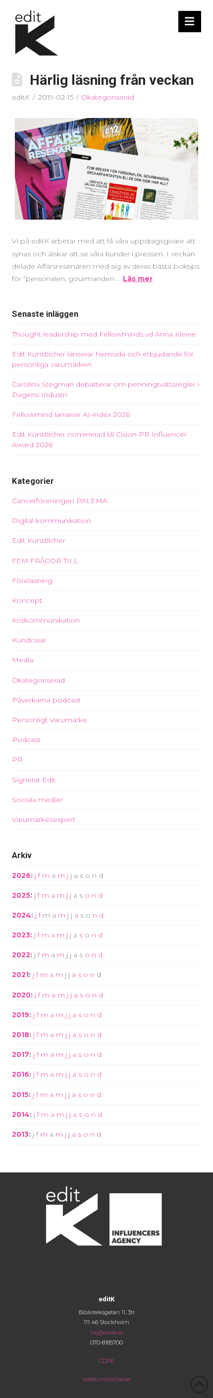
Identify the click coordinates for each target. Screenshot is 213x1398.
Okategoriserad (107, 97)
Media (22, 659)
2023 (21, 935)
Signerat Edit (33, 779)
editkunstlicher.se (106, 1379)
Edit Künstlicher (38, 540)
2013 (20, 1134)
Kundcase (29, 640)
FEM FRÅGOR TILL (45, 560)
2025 (21, 895)
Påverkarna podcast (46, 700)
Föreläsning (32, 580)
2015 (20, 1094)
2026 (21, 875)
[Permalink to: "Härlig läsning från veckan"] (106, 169)
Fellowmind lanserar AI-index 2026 (71, 414)
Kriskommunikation (46, 620)
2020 (21, 994)
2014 (21, 1114)
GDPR (106, 1360)
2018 (20, 1034)
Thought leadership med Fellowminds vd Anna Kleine (104, 334)
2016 (20, 1074)
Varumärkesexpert (43, 819)
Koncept (27, 600)
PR (17, 759)
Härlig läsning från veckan (112, 80)
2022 (21, 954)
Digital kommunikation (51, 520)
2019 (20, 1014)
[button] (190, 21)
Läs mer (138, 278)
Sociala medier (37, 799)
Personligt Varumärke (49, 719)
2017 (20, 1054)
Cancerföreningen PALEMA (59, 500)
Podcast (26, 739)
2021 (20, 974)
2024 (21, 915)
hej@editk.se (106, 1332)
